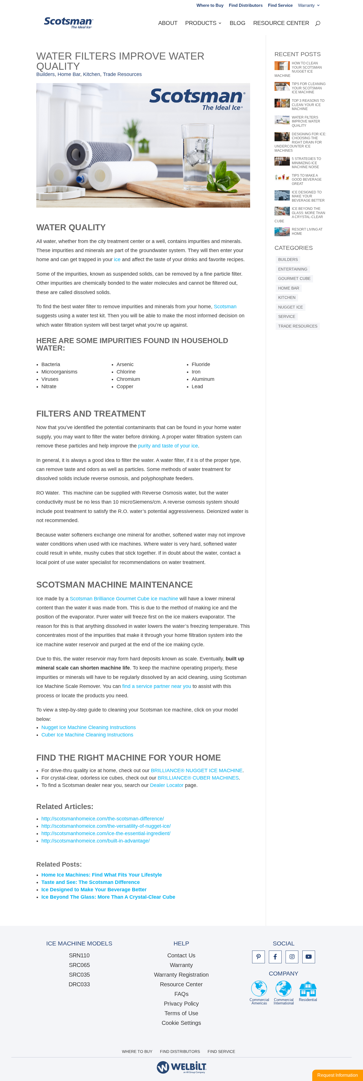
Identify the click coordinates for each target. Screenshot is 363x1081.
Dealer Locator (166, 785)
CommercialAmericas (259, 1001)
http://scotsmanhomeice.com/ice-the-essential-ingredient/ (105, 833)
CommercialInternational (284, 1001)
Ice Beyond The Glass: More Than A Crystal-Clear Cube (108, 897)
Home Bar (69, 74)
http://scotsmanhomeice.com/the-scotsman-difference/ (102, 819)
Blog (238, 23)
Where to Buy (210, 5)
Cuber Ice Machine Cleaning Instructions (87, 735)
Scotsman (225, 306)
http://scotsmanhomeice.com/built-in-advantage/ (95, 841)
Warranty (306, 5)
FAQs (181, 994)
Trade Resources (122, 74)
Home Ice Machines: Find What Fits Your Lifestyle (101, 875)
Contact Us (181, 955)
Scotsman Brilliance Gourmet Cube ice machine (124, 598)
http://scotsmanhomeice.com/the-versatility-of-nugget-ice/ (106, 826)
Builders (45, 74)
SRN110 (79, 955)
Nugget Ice (290, 307)
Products (200, 23)
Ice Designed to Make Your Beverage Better (94, 889)
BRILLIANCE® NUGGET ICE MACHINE (196, 770)
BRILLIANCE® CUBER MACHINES (198, 778)
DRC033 (79, 984)
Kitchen (91, 74)
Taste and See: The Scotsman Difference (90, 882)
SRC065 (79, 965)
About (168, 23)
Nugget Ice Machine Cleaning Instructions (88, 727)
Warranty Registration (181, 975)
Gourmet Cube (294, 278)
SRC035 (79, 975)
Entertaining (292, 269)
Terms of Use (181, 1013)
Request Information (337, 1075)
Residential (308, 1000)
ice (117, 259)
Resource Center (281, 23)
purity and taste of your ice (168, 446)
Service (286, 316)
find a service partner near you (156, 686)
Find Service (280, 5)
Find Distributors (246, 5)
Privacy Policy (181, 1003)
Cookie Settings (181, 1023)
